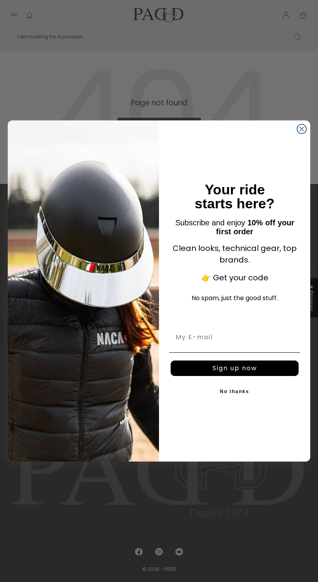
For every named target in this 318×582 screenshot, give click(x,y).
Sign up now (235, 368)
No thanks (234, 391)
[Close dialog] (301, 129)
